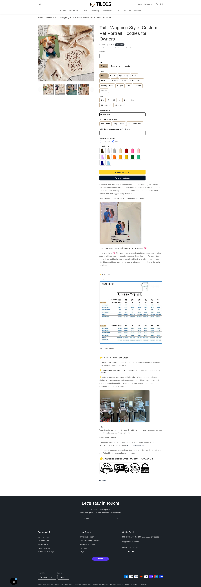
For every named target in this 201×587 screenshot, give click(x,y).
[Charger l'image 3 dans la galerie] (71, 89)
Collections (50, 17)
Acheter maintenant (122, 178)
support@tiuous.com (135, 445)
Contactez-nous (43, 540)
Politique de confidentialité (100, 584)
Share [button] (104, 480)
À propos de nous (44, 537)
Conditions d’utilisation (116, 584)
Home (40, 17)
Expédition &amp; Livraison (90, 540)
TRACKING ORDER (87, 537)
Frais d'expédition (105, 48)
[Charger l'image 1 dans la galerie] (48, 89)
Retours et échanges (87, 544)
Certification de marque (46, 552)
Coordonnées (143, 584)
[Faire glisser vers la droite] (92, 89)
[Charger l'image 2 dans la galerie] (60, 89)
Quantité (102, 51)
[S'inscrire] (117, 518)
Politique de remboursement (83, 584)
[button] (40, 4)
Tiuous (44, 584)
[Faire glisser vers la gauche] (40, 89)
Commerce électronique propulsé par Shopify (60, 584)
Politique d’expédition (131, 584)
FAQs (82, 552)
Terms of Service (44, 548)
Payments (83, 548)
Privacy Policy (43, 544)
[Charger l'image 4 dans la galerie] (83, 89)
